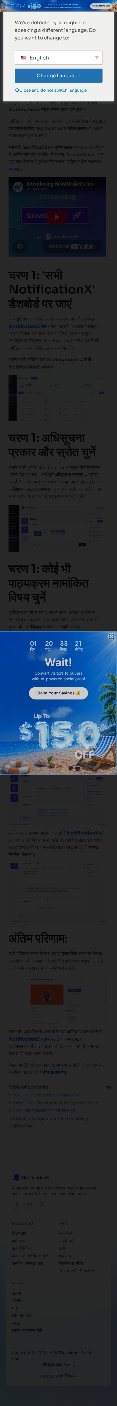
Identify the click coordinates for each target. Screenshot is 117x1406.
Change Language (58, 76)
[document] (58, 703)
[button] (111, 636)
